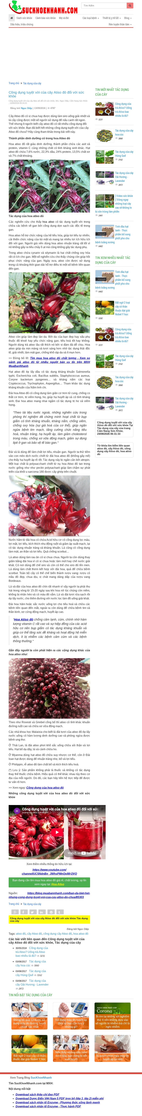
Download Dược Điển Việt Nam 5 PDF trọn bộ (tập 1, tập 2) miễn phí (60, 1098)
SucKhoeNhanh (41, 1077)
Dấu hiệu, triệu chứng (21, 24)
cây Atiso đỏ (34, 933)
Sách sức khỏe (24, 18)
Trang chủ (14, 83)
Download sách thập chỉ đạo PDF (37, 1094)
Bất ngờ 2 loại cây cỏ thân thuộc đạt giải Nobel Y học (122, 308)
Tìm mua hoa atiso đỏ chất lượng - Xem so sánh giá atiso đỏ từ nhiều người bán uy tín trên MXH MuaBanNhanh (49, 362)
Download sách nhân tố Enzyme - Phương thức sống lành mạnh (58, 1102)
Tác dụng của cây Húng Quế (124, 153)
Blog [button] (127, 18)
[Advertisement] (71, 54)
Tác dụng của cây (32, 83)
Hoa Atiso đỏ (23, 619)
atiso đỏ (21, 933)
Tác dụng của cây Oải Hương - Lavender (124, 177)
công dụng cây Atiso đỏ (57, 933)
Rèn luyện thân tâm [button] (119, 24)
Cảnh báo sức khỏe (46, 18)
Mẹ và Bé (64, 18)
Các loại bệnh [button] (90, 18)
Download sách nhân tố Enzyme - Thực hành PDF (48, 1106)
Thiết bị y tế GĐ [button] (111, 18)
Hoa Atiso (57, 884)
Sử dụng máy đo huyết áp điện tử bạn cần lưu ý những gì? (71, 1023)
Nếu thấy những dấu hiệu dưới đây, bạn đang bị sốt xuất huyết (71, 1056)
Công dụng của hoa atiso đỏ (45, 787)
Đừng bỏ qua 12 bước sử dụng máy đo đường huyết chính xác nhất (29, 1023)
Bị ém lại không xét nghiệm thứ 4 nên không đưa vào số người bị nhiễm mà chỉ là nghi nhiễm (112, 1021)
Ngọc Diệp (27, 108)
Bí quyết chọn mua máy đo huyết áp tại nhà (112, 1057)
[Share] (15, 912)
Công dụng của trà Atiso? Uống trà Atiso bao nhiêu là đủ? (32, 952)
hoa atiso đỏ (80, 933)
